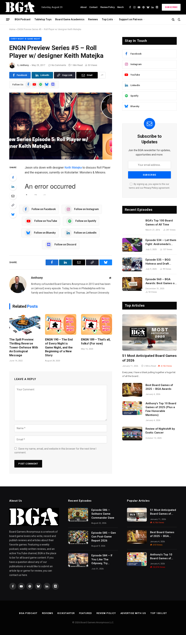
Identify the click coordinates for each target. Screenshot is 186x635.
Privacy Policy (151, 187)
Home (12, 29)
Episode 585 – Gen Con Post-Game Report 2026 (103, 536)
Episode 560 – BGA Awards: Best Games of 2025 (160, 281)
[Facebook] (13, 177)
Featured (85, 613)
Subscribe (171, 7)
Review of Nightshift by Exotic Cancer (160, 430)
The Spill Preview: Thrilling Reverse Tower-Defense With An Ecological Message (23, 347)
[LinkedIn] (13, 186)
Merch (120, 7)
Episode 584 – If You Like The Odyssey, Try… (101, 559)
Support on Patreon (130, 19)
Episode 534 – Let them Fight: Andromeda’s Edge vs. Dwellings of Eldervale (160, 242)
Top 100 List (158, 613)
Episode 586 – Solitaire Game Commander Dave (102, 513)
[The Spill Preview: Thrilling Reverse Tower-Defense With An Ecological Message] (24, 324)
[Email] (13, 196)
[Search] (173, 19)
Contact (93, 7)
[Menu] (8, 19)
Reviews (93, 19)
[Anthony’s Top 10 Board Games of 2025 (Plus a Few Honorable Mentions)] (132, 408)
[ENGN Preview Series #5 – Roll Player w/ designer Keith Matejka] (60, 126)
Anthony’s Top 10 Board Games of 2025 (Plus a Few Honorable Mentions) (160, 409)
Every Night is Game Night (25, 39)
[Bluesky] (13, 214)
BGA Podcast (23, 19)
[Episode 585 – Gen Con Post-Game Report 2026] (78, 537)
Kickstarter (65, 613)
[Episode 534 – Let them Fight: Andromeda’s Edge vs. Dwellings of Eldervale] (132, 245)
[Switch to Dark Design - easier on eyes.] (179, 19)
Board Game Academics (69, 19)
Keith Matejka (73, 167)
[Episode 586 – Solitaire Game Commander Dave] (78, 515)
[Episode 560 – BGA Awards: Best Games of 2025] (132, 284)
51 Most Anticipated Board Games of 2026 (149, 358)
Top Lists (107, 19)
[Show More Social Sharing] (102, 75)
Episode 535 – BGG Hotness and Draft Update (158, 262)
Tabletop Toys (43, 19)
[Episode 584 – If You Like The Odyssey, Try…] (78, 560)
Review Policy (107, 7)
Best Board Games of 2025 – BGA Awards (159, 387)
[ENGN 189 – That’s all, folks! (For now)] (96, 324)
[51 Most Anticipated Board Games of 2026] (149, 332)
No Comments (59, 65)
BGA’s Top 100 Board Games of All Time (159, 222)
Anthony (24, 65)
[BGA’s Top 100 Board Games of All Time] (132, 225)
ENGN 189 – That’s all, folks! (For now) (95, 341)
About (83, 7)
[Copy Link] (13, 205)
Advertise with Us (133, 613)
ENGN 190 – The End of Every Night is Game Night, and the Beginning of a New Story (59, 347)
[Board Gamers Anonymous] (20, 7)
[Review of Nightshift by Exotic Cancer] (132, 433)
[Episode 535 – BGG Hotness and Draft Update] (132, 264)
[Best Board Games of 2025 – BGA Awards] (132, 390)
